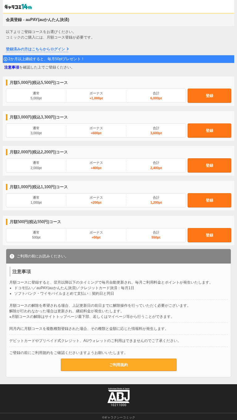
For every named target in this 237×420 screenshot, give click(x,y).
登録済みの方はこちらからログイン (35, 49)
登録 (209, 96)
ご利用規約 (118, 365)
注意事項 (11, 67)
